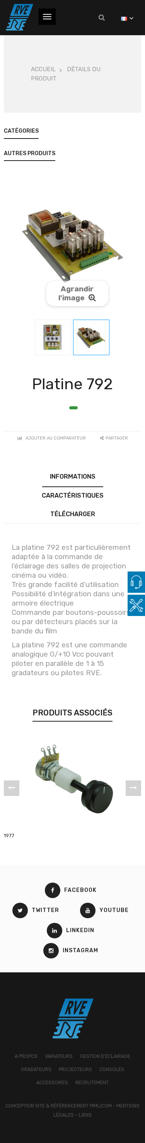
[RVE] (19, 17)
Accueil (43, 69)
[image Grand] (72, 1018)
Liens (85, 1115)
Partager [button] (117, 438)
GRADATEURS (36, 1069)
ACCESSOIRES (52, 1082)
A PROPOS (26, 1056)
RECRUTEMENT (92, 1082)
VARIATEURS (59, 1056)
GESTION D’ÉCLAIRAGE (105, 1056)
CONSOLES (111, 1069)
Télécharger (72, 514)
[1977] (72, 780)
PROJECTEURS (75, 1069)
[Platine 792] (53, 337)
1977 (9, 835)
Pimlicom (101, 1106)
